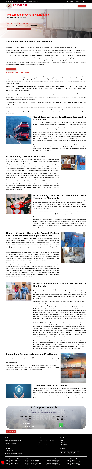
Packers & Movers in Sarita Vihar (12, 460)
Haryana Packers (14, 17)
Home (43, 6)
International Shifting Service (43, 449)
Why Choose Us (63, 444)
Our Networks (64, 6)
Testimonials (62, 448)
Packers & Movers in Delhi (72, 460)
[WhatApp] (5, 463)
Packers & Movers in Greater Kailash (74, 461)
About (49, 6)
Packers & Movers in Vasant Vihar (12, 458)
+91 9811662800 (9, 1)
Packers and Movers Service (43, 451)
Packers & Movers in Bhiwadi (72, 458)
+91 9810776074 (18, 1)
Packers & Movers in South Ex (52, 463)
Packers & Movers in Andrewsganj (33, 463)
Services (56, 6)
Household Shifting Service (43, 441)
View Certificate (13, 29)
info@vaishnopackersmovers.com (31, 1)
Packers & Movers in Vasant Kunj (73, 464)
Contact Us (73, 6)
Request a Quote (11, 69)
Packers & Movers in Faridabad (53, 464)
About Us (62, 440)
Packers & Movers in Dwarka (11, 461)
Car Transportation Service (43, 443)
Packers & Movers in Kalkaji (72, 463)
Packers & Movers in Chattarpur (53, 461)
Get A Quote (82, 6)
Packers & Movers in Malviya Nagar (54, 458)
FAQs (61, 446)
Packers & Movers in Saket (11, 464)
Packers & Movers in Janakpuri (32, 460)
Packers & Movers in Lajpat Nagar (33, 461)
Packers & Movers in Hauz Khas (32, 458)
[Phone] (5, 467)
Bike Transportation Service (43, 445)
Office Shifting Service (54, 441)
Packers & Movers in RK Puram (32, 464)
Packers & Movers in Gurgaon (11, 463)
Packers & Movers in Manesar (52, 460)
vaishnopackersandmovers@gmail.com (15, 455)
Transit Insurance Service (42, 447)
